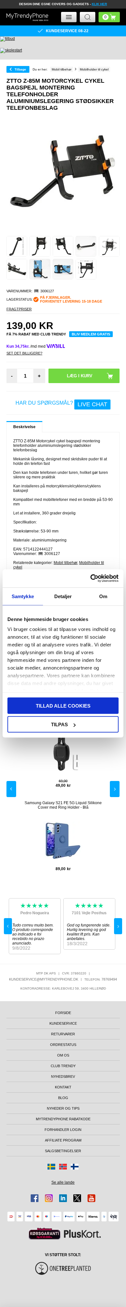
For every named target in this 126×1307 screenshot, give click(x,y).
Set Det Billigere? (24, 353)
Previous (11, 789)
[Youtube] (91, 1198)
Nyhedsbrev (63, 1076)
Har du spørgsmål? (61, 404)
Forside (63, 1013)
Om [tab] (103, 596)
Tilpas (59, 724)
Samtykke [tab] (23, 596)
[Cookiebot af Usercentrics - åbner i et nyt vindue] (91, 578)
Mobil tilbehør (65, 562)
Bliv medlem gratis (91, 334)
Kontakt (63, 1087)
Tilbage (20, 69)
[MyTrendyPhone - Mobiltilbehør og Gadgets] (27, 17)
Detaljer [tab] (63, 596)
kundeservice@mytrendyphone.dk (43, 979)
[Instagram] (49, 1198)
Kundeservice (63, 1023)
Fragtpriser (19, 309)
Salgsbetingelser (63, 1151)
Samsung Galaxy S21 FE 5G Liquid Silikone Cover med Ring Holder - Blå (63, 805)
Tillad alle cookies (63, 705)
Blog (63, 1098)
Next (115, 789)
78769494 (109, 979)
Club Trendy (63, 1066)
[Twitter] (77, 1198)
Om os (63, 1055)
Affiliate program (63, 1140)
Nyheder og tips (63, 1108)
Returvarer (63, 1034)
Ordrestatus (63, 1045)
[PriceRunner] (44, 1234)
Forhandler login (63, 1130)
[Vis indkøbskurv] (109, 17)
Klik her (99, 4)
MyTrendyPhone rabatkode (63, 1119)
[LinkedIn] (63, 1198)
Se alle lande (63, 1182)
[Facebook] (34, 1198)
